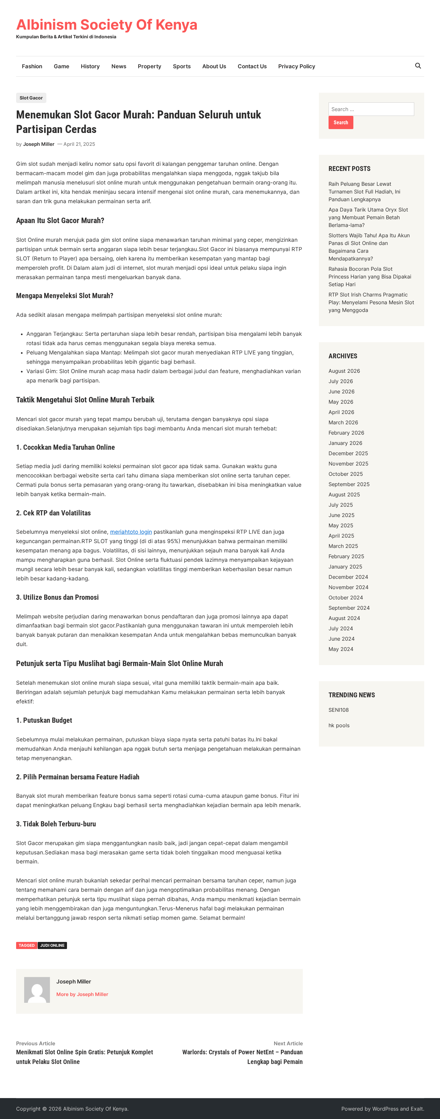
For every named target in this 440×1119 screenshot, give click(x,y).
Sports (182, 66)
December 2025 (348, 453)
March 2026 (343, 422)
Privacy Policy (296, 66)
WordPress (385, 1108)
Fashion (32, 66)
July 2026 (341, 381)
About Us (214, 66)
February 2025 (346, 556)
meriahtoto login (131, 532)
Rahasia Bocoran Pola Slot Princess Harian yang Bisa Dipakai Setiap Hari (370, 276)
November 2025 (348, 463)
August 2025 (344, 494)
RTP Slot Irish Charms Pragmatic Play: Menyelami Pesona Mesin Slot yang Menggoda (371, 302)
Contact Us (252, 66)
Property (149, 66)
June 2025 (342, 515)
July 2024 (341, 628)
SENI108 (339, 710)
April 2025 (341, 535)
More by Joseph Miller (82, 994)
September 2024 (349, 608)
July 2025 (341, 505)
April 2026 (341, 412)
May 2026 (341, 402)
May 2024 (341, 649)
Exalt (417, 1108)
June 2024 (342, 638)
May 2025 (341, 525)
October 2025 (346, 474)
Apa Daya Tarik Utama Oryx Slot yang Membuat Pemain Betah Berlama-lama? (368, 217)
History (90, 66)
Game (61, 66)
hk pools (339, 725)
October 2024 (346, 597)
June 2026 (342, 391)
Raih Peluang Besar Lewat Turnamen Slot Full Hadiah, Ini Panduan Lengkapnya (364, 191)
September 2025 (349, 484)
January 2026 (345, 443)
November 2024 (348, 587)
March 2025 (343, 546)
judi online (52, 945)
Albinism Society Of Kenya (107, 24)
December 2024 (348, 577)
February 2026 (346, 432)
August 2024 (344, 618)
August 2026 (344, 371)
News (118, 66)
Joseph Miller (38, 144)
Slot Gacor (31, 97)
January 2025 (345, 566)
